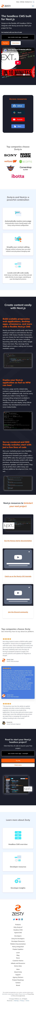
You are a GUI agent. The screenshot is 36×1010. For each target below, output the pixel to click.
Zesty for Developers (17, 938)
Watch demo (15, 43)
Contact (18, 982)
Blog (18, 955)
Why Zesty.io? (18, 927)
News (18, 958)
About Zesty (18, 972)
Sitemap (16, 1000)
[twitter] (14, 920)
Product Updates (18, 949)
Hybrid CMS (18, 932)
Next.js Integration (18, 946)
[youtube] (17, 920)
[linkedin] (22, 920)
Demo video (18, 966)
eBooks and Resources (18, 963)
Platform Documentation (18, 944)
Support (18, 974)
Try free (5, 43)
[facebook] (19, 920)
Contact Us (28, 2)
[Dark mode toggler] (33, 2)
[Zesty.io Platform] (6, 6)
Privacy (22, 1000)
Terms (27, 1000)
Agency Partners (18, 977)
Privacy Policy (30, 994)
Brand (18, 985)
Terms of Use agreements (19, 995)
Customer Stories (18, 960)
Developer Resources (18, 941)
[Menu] (33, 6)
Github (22, 2)
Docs (17, 2)
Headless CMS (18, 930)
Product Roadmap (18, 980)
